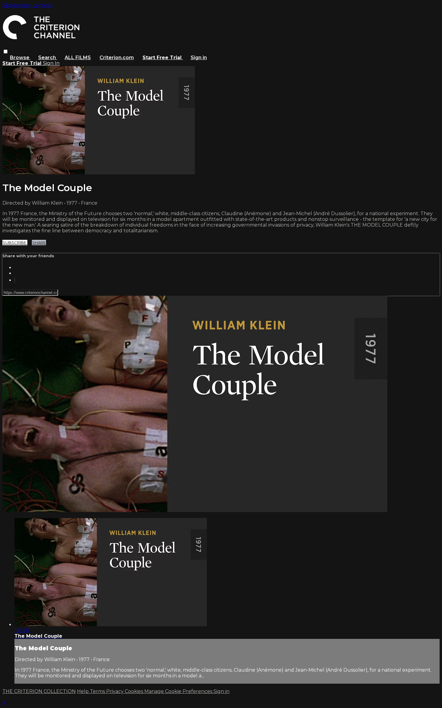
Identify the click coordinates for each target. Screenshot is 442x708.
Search (47, 57)
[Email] (14, 280)
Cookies (134, 691)
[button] (6, 51)
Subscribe (15, 242)
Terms (98, 691)
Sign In (51, 63)
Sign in (199, 57)
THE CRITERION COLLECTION (39, 691)
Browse (20, 57)
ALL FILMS (78, 57)
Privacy (115, 691)
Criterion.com (117, 57)
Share (39, 242)
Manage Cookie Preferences (178, 691)
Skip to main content (27, 5)
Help (83, 691)
